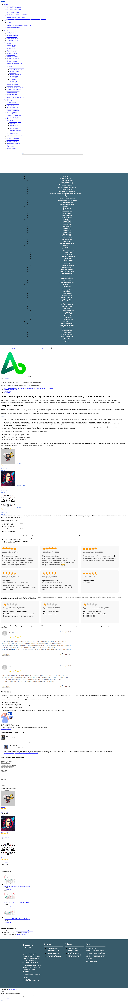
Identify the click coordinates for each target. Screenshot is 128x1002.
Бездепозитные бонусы (13, 35)
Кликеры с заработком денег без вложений (19, 25)
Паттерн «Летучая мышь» (16, 74)
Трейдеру (6, 132)
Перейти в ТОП (5, 999)
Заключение (7, 392)
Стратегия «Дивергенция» (14, 117)
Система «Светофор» (12, 109)
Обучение (6, 64)
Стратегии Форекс (12, 141)
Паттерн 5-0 (12, 79)
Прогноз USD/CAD (12, 50)
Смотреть (3, 470)
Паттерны (9, 66)
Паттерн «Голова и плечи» (16, 68)
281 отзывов (5, 837)
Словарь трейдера (73, 952)
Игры (5, 20)
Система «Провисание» (13, 110)
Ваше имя (3, 779)
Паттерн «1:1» (12, 73)
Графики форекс (11, 136)
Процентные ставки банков (14, 145)
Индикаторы (10, 120)
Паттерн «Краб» (13, 76)
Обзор (2, 815)
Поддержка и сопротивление (15, 87)
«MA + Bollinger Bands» (13, 104)
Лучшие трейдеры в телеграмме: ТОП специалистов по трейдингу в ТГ (26, 19)
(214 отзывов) (5, 512)
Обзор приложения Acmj (10, 389)
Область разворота (12, 96)
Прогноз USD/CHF (11, 46)
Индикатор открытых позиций (15, 135)
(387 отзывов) (5, 468)
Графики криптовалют (13, 138)
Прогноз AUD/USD (12, 53)
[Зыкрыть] (2, 1000)
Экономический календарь (14, 133)
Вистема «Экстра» (11, 102)
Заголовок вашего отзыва (8, 765)
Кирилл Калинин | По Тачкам (24, 931)
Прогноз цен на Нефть (13, 58)
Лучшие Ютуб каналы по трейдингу (16, 11)
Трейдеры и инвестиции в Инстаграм (17, 14)
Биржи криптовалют (12, 38)
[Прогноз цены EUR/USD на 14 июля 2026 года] (9, 884)
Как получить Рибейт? (13, 40)
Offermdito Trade (21, 934)
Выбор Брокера (11, 32)
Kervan (19, 507)
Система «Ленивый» (12, 114)
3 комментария (8, 906)
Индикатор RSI (13, 125)
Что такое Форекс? (52, 948)
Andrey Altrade (25, 932)
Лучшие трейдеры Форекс (14, 7)
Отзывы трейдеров (12, 37)
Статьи (8, 149)
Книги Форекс (10, 146)
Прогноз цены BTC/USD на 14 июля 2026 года (17, 919)
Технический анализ (12, 84)
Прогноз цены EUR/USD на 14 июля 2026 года (17, 886)
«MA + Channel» (11, 105)
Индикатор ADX (13, 123)
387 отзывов (5, 812)
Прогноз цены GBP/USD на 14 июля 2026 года (17, 902)
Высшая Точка (21, 485)
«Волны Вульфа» (11, 100)
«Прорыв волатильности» (14, 115)
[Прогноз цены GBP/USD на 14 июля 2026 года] (9, 901)
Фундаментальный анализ (14, 89)
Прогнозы (6, 42)
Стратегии (6, 99)
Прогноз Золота (11, 55)
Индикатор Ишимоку (15, 130)
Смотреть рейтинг (6, 729)
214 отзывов (5, 862)
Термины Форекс (11, 148)
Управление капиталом (13, 91)
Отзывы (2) (7, 378)
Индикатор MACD (14, 127)
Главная (6, 4)
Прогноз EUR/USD (11, 43)
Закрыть (3, 1)
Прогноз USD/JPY (11, 48)
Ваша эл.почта (5, 784)
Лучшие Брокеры (11, 33)
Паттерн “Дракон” (14, 71)
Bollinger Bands (13, 128)
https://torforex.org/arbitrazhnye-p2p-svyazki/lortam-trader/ (21, 753)
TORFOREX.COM (13, 989)
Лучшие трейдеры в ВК (13, 12)
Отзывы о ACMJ (8, 391)
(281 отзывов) (5, 490)
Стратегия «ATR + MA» (12, 107)
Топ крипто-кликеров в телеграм (16, 24)
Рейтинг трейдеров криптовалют (16, 17)
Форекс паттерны (73, 953)
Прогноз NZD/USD (12, 51)
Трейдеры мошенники (13, 15)
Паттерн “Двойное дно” (15, 69)
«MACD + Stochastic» (12, 112)
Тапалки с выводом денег (14, 27)
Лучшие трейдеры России (14, 9)
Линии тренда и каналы (13, 86)
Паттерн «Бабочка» (14, 78)
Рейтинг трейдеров (9, 6)
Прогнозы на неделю (12, 60)
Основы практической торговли (15, 97)
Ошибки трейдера (12, 92)
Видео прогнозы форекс (13, 143)
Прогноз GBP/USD (12, 45)
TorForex (3, 348)
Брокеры (6, 30)
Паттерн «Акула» (14, 81)
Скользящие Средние (15, 122)
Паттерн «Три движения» (16, 82)
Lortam (19, 463)
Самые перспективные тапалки (15, 29)
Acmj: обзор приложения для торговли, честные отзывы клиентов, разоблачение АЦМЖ (28, 388)
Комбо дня (9, 22)
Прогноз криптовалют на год (14, 63)
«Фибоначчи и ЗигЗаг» (13, 118)
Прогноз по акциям (12, 61)
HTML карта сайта (91, 961)
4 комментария (8, 889)
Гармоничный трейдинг (13, 94)
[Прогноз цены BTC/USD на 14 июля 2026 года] (9, 917)
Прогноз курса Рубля (12, 56)
